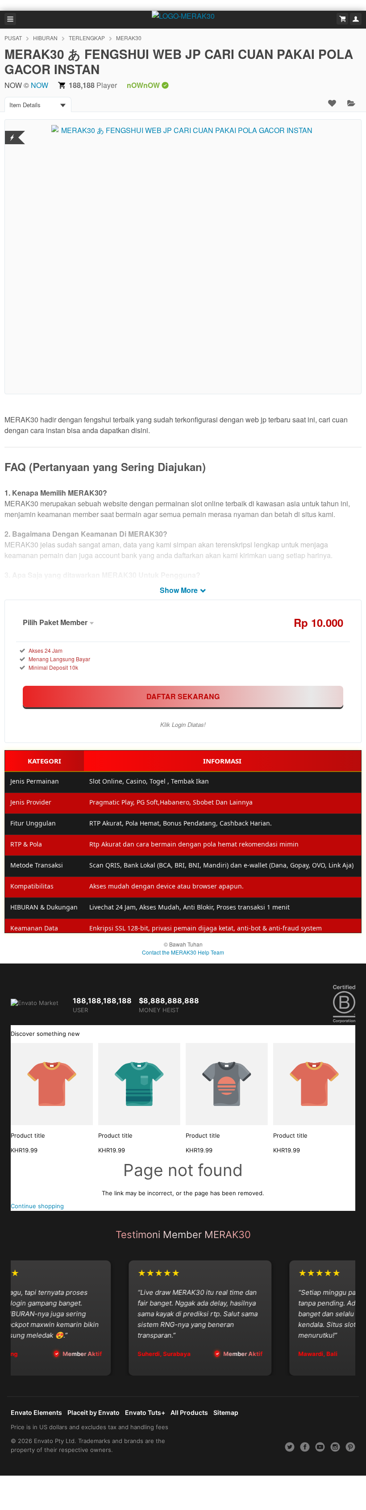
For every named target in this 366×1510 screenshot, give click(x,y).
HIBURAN (45, 38)
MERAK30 (128, 38)
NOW (39, 85)
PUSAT (13, 38)
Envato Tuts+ (145, 1412)
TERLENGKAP (87, 38)
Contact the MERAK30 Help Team (183, 952)
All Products (189, 1412)
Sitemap (225, 1412)
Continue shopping (37, 1206)
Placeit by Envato (93, 1412)
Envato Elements (36, 1412)
